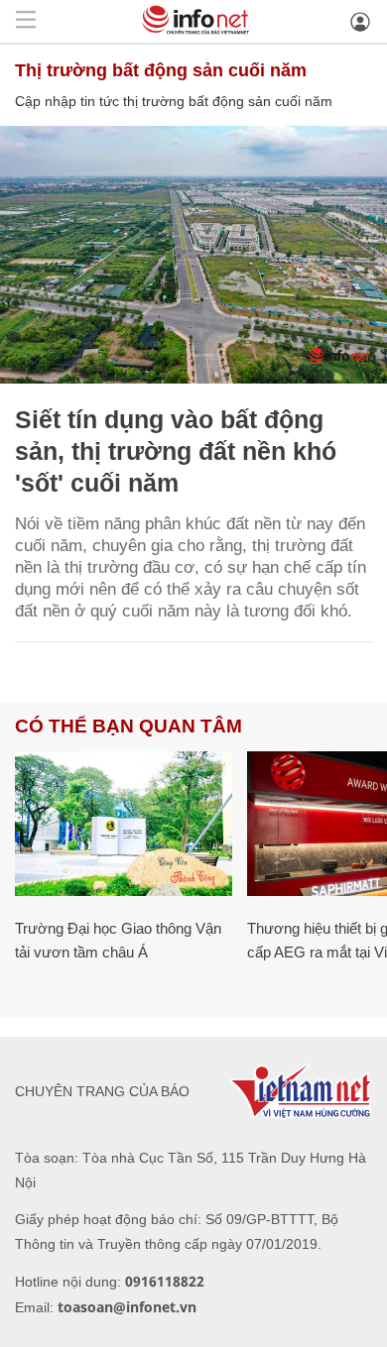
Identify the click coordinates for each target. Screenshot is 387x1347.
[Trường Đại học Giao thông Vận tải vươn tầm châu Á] (123, 823)
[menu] (26, 21)
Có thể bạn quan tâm (128, 726)
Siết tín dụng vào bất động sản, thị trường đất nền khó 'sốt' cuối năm (175, 451)
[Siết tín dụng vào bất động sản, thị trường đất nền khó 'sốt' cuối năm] (193, 255)
